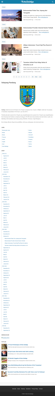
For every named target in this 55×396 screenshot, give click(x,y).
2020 (4, 325)
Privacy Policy (35, 388)
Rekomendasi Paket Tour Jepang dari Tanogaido (15, 238)
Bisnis (3, 134)
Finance (4, 137)
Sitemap (23, 388)
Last (40, 76)
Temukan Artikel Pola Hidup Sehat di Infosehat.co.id (16, 245)
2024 (4, 201)
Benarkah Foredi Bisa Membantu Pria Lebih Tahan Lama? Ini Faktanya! (26, 372)
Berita (3, 132)
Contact (41, 388)
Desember (6, 176)
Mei (5, 162)
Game (3, 139)
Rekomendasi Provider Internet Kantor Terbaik (38, 28)
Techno (3, 24)
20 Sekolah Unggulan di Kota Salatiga (17, 358)
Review (3, 41)
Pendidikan (31, 137)
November (6, 178)
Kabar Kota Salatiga (29, 393)
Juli (5, 158)
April (5, 165)
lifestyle (30, 132)
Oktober (6, 181)
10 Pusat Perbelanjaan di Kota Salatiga (18, 344)
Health (3, 141)
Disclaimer (28, 388)
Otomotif (31, 134)
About (18, 388)
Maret (5, 167)
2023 (4, 229)
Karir (3, 144)
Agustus (6, 155)
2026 (4, 153)
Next (36, 76)
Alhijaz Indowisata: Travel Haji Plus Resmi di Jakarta (16, 243)
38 (32, 76)
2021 (4, 295)
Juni (5, 160)
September (6, 183)
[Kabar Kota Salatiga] (27, 2)
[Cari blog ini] (53, 2)
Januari (5, 172)
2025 (4, 174)
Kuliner (30, 130)
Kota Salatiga (5, 146)
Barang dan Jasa (6, 130)
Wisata (3, 7)
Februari (6, 169)
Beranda (14, 388)
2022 (4, 266)
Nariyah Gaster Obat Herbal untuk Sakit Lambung (20, 351)
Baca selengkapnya (43, 17)
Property (30, 139)
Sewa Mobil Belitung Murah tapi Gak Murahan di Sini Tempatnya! (24, 365)
